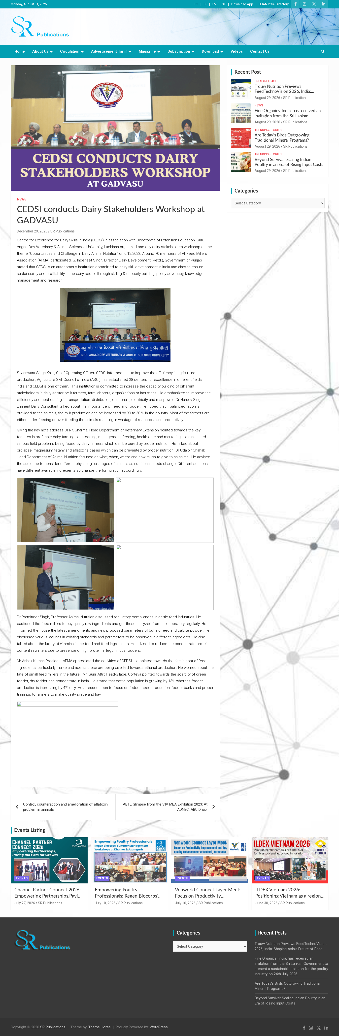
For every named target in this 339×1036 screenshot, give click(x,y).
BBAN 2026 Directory (274, 4)
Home (19, 51)
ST (224, 4)
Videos (237, 51)
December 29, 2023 (32, 231)
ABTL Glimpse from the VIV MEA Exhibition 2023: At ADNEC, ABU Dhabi (165, 807)
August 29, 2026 (267, 98)
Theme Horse (99, 1027)
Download (210, 51)
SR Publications (62, 231)
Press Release (266, 81)
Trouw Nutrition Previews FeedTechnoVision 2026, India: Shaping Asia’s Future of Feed (283, 91)
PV (214, 4)
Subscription (179, 51)
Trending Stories (268, 130)
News (22, 199)
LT (205, 4)
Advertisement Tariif (109, 51)
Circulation (69, 51)
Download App (242, 4)
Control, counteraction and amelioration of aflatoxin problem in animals (65, 807)
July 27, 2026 (24, 903)
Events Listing (29, 830)
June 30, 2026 (266, 903)
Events (22, 878)
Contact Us (260, 51)
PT (196, 4)
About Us (40, 51)
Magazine (147, 51)
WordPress (159, 1027)
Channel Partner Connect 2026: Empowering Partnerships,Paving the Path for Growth (48, 896)
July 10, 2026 (105, 903)
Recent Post (248, 72)
